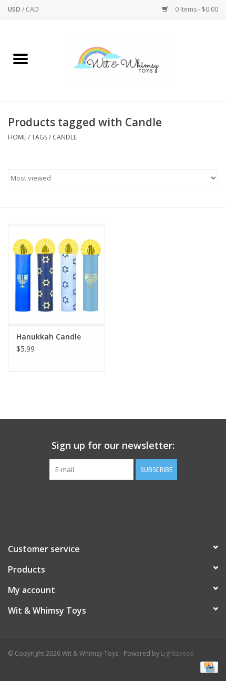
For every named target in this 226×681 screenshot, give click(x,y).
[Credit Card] (207, 666)
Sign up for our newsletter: (113, 445)
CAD (32, 9)
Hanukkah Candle (48, 337)
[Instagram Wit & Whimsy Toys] (122, 501)
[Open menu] (20, 58)
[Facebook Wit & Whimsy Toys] (103, 501)
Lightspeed (177, 653)
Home (17, 137)
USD (15, 9)
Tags (39, 137)
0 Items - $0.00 (195, 9)
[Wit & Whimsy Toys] (133, 60)
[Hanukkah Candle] (56, 275)
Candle (65, 137)
